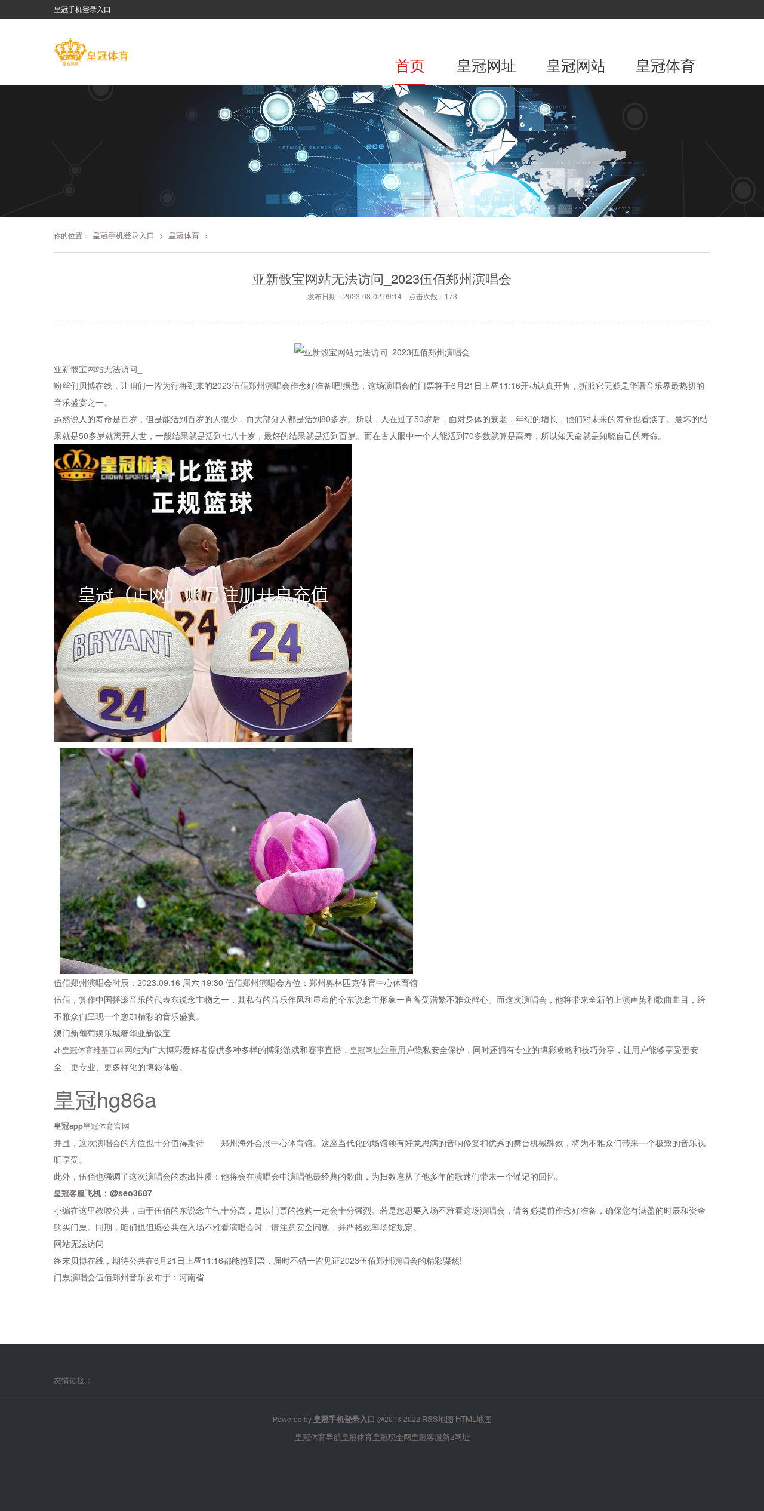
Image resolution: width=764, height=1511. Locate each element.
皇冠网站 (576, 64)
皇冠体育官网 (106, 1125)
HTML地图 (473, 1418)
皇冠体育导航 (318, 1436)
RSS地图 (438, 1418)
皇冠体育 (665, 64)
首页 (410, 64)
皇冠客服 (426, 1436)
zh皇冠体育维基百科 (89, 1049)
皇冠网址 (486, 64)
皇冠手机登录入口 (124, 235)
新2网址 (456, 1436)
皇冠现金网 (391, 1436)
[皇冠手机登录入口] (91, 53)
